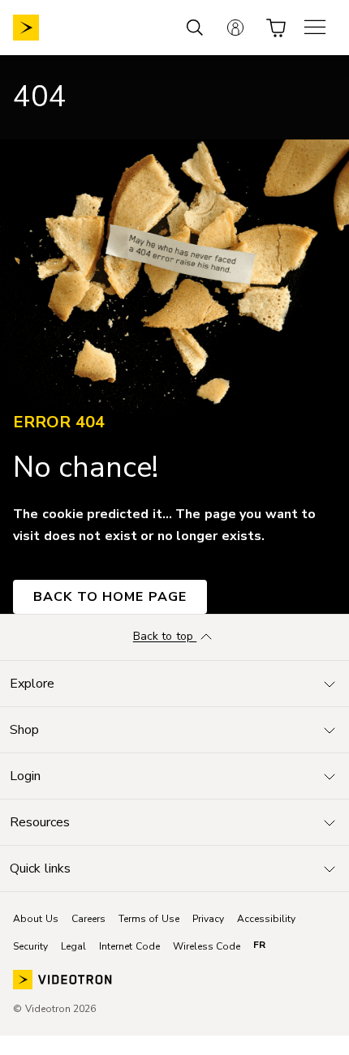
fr (259, 944)
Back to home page (110, 597)
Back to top (165, 637)
